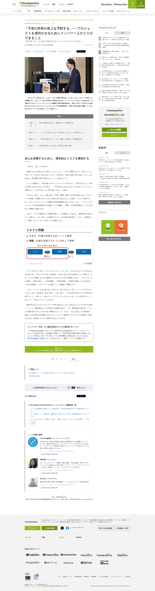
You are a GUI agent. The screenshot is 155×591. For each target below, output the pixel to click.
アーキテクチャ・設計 (52, 11)
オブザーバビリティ (93, 11)
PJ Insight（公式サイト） (40, 338)
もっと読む (31, 423)
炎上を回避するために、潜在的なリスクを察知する (56, 123)
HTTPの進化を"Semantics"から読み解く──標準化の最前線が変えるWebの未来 (115, 85)
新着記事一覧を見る (114, 202)
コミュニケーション (64, 51)
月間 (122, 33)
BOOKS (70, 4)
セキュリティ (78, 11)
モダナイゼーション (124, 11)
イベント (61, 4)
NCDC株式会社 (35, 376)
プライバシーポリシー (116, 576)
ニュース (46, 4)
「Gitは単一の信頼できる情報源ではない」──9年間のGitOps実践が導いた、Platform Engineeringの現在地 (116, 65)
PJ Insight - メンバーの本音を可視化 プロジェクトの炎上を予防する (52, 373)
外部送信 (127, 576)
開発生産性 (67, 11)
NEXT (73, 359)
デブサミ (28, 51)
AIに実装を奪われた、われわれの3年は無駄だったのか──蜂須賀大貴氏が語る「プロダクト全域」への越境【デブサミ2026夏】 (115, 73)
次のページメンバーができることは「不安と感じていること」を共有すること (59, 349)
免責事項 (86, 576)
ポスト (82, 51)
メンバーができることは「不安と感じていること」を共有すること (61, 132)
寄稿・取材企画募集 (105, 528)
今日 (106, 33)
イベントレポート (39, 51)
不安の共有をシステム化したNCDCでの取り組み (55, 145)
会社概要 (93, 576)
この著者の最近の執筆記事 (49, 454)
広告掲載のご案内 (122, 528)
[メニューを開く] (14, 4)
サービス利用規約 (103, 576)
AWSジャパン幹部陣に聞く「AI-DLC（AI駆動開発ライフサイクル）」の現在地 (115, 58)
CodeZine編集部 (46, 45)
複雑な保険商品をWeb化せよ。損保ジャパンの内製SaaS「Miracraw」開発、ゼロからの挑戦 (116, 91)
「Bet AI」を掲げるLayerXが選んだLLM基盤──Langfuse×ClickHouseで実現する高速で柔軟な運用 (115, 45)
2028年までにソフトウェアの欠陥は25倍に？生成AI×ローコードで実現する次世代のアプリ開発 (115, 38)
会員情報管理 (78, 576)
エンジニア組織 (108, 11)
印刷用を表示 (32, 396)
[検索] (28, 11)
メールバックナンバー (115, 124)
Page (31, 132)
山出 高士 (35, 45)
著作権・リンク (67, 576)
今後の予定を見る (115, 239)
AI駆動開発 (38, 11)
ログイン (115, 135)
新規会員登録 (115, 130)
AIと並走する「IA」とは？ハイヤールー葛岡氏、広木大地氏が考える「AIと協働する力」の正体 (116, 80)
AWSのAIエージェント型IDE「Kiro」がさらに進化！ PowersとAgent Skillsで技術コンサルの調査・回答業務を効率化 (115, 98)
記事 (53, 4)
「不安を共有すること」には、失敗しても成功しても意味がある (60, 139)
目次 (59, 116)
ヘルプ (59, 576)
